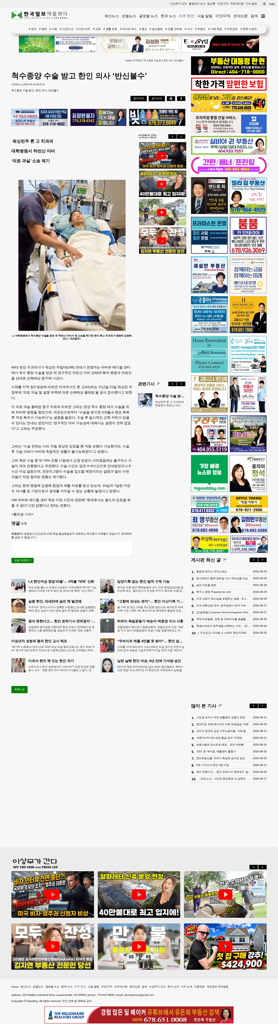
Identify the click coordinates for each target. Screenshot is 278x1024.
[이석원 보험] (229, 89)
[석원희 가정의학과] (209, 504)
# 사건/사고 (67, 28)
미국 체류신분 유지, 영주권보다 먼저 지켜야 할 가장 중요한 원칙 (223, 605)
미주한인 (137, 60)
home (128, 60)
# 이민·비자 (83, 28)
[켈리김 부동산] (248, 195)
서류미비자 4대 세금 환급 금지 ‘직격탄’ (219, 737)
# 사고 (188, 28)
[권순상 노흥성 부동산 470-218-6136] (39, 118)
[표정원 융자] (98, 117)
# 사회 (53, 28)
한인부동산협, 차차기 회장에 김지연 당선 (220, 758)
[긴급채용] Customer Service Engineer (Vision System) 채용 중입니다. (223, 612)
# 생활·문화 (110, 28)
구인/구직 (222, 3)
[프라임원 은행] (209, 235)
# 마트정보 (231, 28)
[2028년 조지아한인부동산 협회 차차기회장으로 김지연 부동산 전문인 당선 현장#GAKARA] (161, 241)
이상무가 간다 (178, 3)
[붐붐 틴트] (248, 235)
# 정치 (32, 28)
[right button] (181, 136)
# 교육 (97, 28)
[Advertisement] (161, 314)
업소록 (211, 3)
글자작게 (138, 98)
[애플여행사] (249, 504)
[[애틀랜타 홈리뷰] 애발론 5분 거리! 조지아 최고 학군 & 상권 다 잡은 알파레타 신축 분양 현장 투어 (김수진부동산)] (161, 184)
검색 (254, 16)
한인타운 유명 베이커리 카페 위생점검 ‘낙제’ (222, 724)
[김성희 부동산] (139, 44)
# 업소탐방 (156, 28)
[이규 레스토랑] (220, 44)
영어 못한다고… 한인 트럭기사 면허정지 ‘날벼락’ (223, 771)
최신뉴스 (112, 16)
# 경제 (43, 28)
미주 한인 (186, 16)
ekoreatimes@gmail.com (139, 994)
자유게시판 (237, 3)
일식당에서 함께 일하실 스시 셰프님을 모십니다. (223, 578)
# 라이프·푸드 (128, 28)
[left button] (172, 136)
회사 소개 (173, 986)
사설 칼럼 (204, 16)
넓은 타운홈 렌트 (206, 585)
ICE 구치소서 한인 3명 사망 (212, 765)
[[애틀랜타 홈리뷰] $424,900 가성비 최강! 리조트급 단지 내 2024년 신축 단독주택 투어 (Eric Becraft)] (225, 946)
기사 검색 (251, 3)
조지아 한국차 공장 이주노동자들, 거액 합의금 (223, 731)
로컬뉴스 (129, 16)
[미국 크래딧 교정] (157, 117)
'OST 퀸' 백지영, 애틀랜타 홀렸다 (216, 751)
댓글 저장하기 (22, 560)
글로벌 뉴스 (148, 16)
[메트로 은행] (248, 275)
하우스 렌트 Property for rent (213, 591)
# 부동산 (200, 28)
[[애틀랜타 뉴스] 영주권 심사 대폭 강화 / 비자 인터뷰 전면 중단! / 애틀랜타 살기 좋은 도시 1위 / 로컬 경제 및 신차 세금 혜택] (161, 156)
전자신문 (240, 16)
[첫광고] (57, 44)
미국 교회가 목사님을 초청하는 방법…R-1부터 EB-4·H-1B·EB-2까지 (223, 598)
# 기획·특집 (215, 28)
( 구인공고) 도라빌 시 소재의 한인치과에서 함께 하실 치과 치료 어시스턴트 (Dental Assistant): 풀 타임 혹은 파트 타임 (224, 632)
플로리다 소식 (197, 3)
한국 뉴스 (168, 16)
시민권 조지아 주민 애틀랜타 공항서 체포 (220, 717)
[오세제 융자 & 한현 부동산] (229, 74)
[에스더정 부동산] (248, 394)
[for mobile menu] (263, 16)
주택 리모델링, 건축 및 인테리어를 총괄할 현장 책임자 (223, 619)
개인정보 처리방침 (217, 986)
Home (15, 986)
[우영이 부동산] (229, 111)
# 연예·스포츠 (249, 28)
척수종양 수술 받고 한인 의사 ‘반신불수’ (164, 60)
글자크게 (156, 98)
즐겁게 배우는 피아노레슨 (211, 571)
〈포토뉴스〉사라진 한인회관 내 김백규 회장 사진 (224, 778)
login (272, 3)
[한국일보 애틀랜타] (39, 16)
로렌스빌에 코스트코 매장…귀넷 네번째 (220, 744)
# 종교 (143, 28)
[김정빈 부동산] (249, 524)
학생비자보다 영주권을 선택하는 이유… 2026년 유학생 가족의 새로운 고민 (223, 625)
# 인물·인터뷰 (173, 28)
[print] (171, 98)
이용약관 (199, 986)
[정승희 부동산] (248, 433)
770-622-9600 (105, 994)
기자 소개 (186, 986)
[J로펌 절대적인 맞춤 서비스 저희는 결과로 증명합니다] (209, 394)
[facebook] (181, 98)
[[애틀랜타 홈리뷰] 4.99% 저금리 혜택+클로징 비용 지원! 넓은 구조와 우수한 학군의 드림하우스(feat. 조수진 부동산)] (139, 946)
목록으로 (19, 689)
